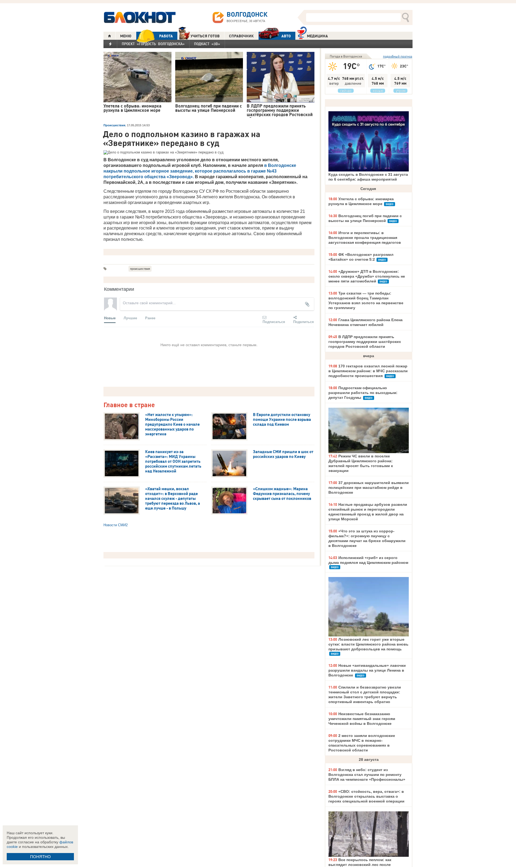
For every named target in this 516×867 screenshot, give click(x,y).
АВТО (286, 36)
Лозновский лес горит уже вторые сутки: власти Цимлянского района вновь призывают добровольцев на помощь (368, 644)
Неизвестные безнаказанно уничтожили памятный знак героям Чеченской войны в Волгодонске (361, 719)
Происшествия (114, 125)
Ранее (150, 317)
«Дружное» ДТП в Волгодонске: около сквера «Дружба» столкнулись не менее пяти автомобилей (366, 276)
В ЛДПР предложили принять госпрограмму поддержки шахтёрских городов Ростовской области (364, 342)
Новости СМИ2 (115, 525)
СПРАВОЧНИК (241, 36)
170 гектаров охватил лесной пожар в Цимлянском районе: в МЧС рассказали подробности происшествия (368, 371)
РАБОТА (166, 36)
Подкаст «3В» (207, 44)
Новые (110, 317)
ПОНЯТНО (40, 856)
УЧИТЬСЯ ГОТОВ (205, 36)
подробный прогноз (397, 56)
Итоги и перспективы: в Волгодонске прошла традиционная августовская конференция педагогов (364, 238)
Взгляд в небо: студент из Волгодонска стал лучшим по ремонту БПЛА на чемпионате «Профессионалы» (366, 775)
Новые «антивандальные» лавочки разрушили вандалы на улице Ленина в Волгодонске (367, 670)
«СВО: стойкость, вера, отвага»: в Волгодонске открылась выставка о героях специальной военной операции (366, 796)
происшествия (140, 268)
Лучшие (130, 317)
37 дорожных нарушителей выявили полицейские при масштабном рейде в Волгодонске (368, 488)
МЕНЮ (125, 36)
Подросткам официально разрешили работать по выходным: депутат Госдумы (362, 393)
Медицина (317, 36)
